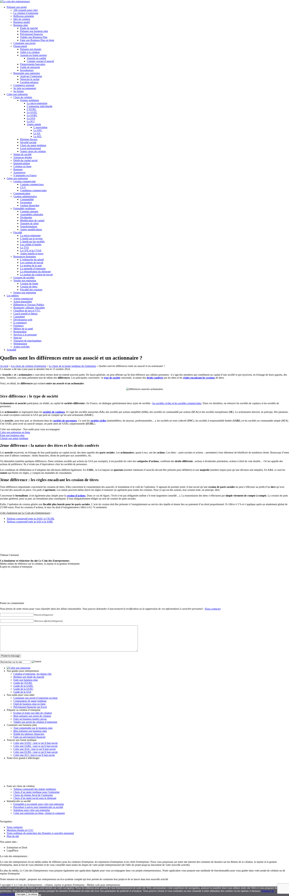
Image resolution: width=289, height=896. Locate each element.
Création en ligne (22, 166)
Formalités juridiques (24, 208)
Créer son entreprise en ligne (15, 432)
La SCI (30, 121)
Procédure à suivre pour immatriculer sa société (38, 807)
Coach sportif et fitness (25, 313)
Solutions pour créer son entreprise (31, 810)
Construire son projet (24, 43)
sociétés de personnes (65, 420)
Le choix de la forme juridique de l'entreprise (72, 366)
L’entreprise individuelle (39, 106)
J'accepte (20, 894)
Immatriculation (21, 163)
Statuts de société (22, 154)
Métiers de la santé (23, 328)
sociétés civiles (98, 420)
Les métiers (13, 295)
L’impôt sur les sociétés (32, 241)
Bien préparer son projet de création (32, 716)
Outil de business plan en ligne (29, 704)
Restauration (20, 331)
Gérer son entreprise (17, 178)
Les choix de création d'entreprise (28, 366)
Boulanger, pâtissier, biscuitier (29, 307)
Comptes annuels (29, 211)
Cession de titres (28, 286)
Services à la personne (25, 334)
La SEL (37, 136)
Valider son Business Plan (33, 37)
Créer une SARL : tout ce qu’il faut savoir (35, 746)
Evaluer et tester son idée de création (32, 713)
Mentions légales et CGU (20, 830)
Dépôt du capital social (25, 160)
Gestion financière (29, 205)
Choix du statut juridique (33, 145)
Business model (21, 22)
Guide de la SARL (23, 685)
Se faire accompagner (24, 88)
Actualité (11, 349)
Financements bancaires (32, 64)
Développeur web (22, 319)
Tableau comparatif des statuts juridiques (34, 789)
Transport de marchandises (27, 340)
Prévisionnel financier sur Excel (30, 707)
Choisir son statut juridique (14, 438)
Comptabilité (27, 199)
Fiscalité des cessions (31, 289)
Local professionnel (30, 148)
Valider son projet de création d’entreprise (35, 722)
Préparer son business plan (34, 31)
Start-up (17, 337)
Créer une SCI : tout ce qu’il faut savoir (34, 755)
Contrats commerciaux (32, 184)
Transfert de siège (29, 223)
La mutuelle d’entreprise (33, 268)
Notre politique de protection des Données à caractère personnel (40, 833)
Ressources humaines (24, 256)
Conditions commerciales (33, 190)
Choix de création (22, 97)
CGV (23, 187)
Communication (21, 193)
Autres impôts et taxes (31, 253)
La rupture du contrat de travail (36, 274)
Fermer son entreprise (24, 292)
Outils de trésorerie (30, 67)
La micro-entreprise (37, 103)
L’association (40, 127)
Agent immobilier (22, 301)
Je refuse (32, 894)
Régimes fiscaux (28, 139)
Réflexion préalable (23, 16)
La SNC (37, 130)
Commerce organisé (23, 85)
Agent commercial (23, 298)
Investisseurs (26, 70)
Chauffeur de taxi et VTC (26, 310)
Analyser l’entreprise (31, 76)
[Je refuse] (39, 894)
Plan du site (13, 836)
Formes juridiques (29, 100)
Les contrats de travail (31, 262)
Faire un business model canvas (30, 719)
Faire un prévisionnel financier (29, 737)
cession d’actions (76, 495)
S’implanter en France (25, 175)
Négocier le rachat (29, 79)
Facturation (26, 202)
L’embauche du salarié (32, 259)
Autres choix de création (33, 151)
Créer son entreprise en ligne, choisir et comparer (39, 813)
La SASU (32, 112)
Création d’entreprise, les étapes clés (32, 673)
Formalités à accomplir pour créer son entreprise (38, 804)
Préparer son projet (17, 7)
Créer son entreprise (17, 94)
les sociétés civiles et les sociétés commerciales (176, 403)
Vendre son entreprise (24, 280)
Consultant (19, 316)
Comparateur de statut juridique (29, 701)
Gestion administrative (25, 196)
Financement (20, 46)
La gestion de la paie (31, 265)
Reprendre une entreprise (26, 73)
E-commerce (20, 322)
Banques (18, 169)
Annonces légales (22, 157)
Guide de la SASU (23, 688)
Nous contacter (213, 608)
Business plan (20, 25)
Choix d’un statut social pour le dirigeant (34, 798)
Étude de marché (29, 28)
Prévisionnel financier (31, 34)
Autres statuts (34, 124)
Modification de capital (32, 220)
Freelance (18, 325)
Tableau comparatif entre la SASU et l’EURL (31, 518)
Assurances (19, 172)
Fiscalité (17, 232)
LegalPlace (12, 850)
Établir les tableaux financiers (28, 734)
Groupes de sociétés (23, 277)
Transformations (28, 226)
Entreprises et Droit (17, 847)
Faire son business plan (12, 435)
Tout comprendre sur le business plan (33, 728)
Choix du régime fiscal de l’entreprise (33, 795)
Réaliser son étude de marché (28, 676)
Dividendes (26, 217)
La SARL (32, 115)
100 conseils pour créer (25, 10)
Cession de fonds (29, 283)
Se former (18, 91)
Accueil (4, 366)
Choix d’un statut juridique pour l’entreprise (36, 792)
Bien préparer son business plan (30, 731)
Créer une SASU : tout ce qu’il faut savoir (35, 743)
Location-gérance (29, 82)
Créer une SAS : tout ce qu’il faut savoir (34, 749)
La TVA (24, 247)
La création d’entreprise (25, 13)
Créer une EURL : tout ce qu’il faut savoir (35, 752)
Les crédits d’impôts (30, 244)
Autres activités (21, 346)
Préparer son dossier (30, 49)
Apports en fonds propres (33, 55)
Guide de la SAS (22, 691)
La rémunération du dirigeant (35, 271)
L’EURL (31, 109)
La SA (36, 133)
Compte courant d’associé (40, 61)
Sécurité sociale (28, 142)
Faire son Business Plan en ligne (37, 40)
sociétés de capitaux (54, 412)
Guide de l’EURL (22, 682)
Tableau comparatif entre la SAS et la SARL (30, 521)
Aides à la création (30, 52)
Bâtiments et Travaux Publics (28, 304)
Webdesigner (20, 343)
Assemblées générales (31, 214)
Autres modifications (31, 229)
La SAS (31, 118)
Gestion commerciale (24, 181)
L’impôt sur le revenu (31, 238)
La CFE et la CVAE (30, 250)
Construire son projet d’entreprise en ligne (35, 697)
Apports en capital (36, 58)
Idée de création (21, 19)
